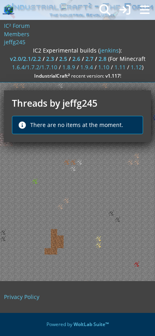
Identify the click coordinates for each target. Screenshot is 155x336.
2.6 (76, 59)
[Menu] (145, 10)
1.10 (103, 67)
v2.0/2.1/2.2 (25, 59)
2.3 (50, 59)
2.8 (103, 59)
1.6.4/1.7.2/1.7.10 (34, 67)
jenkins (109, 50)
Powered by (77, 324)
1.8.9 (68, 67)
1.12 (136, 67)
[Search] (105, 10)
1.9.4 (86, 67)
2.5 (63, 59)
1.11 (120, 67)
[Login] (125, 10)
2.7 (89, 59)
